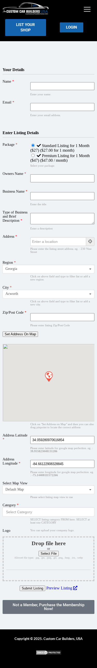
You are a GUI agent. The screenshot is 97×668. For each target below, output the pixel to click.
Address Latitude (15, 437)
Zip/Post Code (14, 312)
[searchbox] (48, 512)
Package (10, 145)
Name (8, 81)
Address (10, 236)
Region (9, 262)
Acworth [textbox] (11, 294)
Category (11, 505)
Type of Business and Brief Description (15, 216)
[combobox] (48, 269)
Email (8, 102)
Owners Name (14, 174)
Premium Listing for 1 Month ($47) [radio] (60, 157)
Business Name (15, 191)
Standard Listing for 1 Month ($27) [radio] (59, 147)
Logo (6, 531)
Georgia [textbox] (11, 269)
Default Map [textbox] (14, 489)
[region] (48, 624)
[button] (87, 9)
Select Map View (15, 483)
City (7, 287)
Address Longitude (11, 461)
